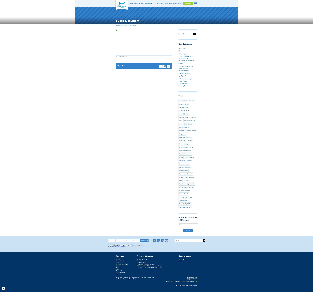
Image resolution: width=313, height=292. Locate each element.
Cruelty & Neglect (184, 127)
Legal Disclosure (136, 277)
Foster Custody (189, 157)
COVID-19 (182, 124)
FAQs (117, 269)
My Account (119, 271)
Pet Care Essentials (121, 272)
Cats (180, 121)
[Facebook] (154, 240)
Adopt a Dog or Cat (142, 259)
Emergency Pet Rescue (186, 147)
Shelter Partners (183, 261)
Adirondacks (183, 101)
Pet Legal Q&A (184, 68)
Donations (182, 141)
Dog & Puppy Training (186, 66)
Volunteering (183, 201)
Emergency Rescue (185, 151)
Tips (180, 51)
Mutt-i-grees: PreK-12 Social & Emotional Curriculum (150, 266)
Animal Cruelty (183, 117)
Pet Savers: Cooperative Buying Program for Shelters (150, 267)
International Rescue (185, 174)
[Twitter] (158, 240)
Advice (181, 63)
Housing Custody (184, 164)
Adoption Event (184, 104)
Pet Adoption (184, 54)
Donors (190, 141)
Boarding (193, 117)
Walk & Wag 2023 (185, 204)
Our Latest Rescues (184, 73)
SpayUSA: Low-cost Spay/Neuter (145, 264)
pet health (191, 184)
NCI (180, 181)
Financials (118, 267)
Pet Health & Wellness (187, 56)
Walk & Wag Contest (185, 207)
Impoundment (183, 171)
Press (117, 262)
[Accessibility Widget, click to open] (3, 288)
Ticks (190, 197)
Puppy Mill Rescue (184, 190)
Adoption (191, 101)
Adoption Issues (184, 111)
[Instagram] (162, 240)
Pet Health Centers (141, 262)
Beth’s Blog (182, 48)
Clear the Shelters (189, 121)
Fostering (182, 161)
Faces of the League (186, 79)
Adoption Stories (185, 83)
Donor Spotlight (184, 144)
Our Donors (183, 81)
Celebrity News (183, 86)
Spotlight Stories (184, 76)
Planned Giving (184, 71)
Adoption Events (184, 107)
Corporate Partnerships (122, 264)
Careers (118, 266)
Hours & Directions (120, 261)
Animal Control (183, 114)
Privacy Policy (119, 277)
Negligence (182, 184)
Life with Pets (184, 58)
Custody (181, 131)
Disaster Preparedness (187, 61)
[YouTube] (166, 240)
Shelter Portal (183, 194)
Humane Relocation (185, 167)
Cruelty (190, 124)
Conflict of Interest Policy (148, 277)
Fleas (181, 157)
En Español (118, 274)
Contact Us (118, 259)
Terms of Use (127, 277)
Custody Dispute (191, 131)
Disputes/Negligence (185, 137)
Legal (181, 177)
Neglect (186, 181)
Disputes (182, 134)
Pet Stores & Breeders (186, 187)
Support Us (140, 261)
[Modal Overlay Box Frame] (188, 227)
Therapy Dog (183, 197)
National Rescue (190, 177)
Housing (189, 161)
